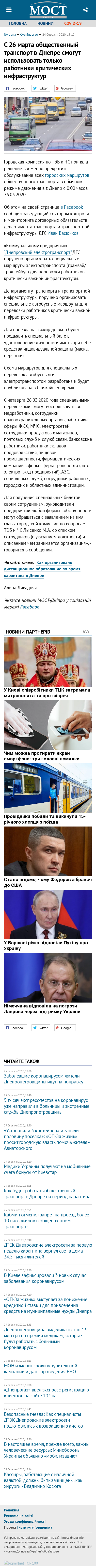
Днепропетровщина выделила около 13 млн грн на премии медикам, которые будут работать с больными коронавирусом (45, 1338)
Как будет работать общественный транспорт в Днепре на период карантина (47, 1193)
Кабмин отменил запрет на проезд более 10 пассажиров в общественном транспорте (46, 1220)
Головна (18, 23)
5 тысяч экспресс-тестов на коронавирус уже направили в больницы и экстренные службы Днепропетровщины (46, 1106)
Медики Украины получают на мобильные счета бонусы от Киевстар (47, 1169)
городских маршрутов (67, 175)
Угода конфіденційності (25, 1521)
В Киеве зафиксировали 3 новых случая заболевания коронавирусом (45, 1278)
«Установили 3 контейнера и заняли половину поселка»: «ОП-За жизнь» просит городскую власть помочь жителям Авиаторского (47, 1139)
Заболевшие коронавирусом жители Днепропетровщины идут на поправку (43, 1079)
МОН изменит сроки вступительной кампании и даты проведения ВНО (40, 1368)
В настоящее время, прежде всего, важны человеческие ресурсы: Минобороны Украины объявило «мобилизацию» (46, 1450)
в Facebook (72, 207)
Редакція (11, 1509)
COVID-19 (73, 23)
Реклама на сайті (18, 1515)
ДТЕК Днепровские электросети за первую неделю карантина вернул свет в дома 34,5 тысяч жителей (48, 1251)
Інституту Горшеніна (34, 1527)
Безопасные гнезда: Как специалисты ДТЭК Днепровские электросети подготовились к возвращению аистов (43, 1420)
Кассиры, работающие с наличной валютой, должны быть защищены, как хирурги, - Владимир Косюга (43, 1480)
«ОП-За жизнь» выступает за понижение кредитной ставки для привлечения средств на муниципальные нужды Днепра (48, 1305)
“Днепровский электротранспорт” (37, 252)
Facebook (29, 607)
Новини (45, 23)
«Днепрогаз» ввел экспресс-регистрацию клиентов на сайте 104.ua (46, 1393)
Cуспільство (29, 34)
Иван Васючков (63, 233)
